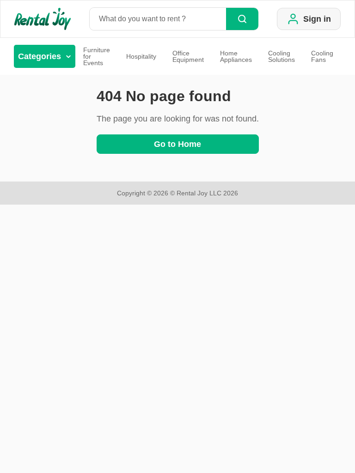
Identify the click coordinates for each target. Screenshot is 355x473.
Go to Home (177, 144)
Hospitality (141, 56)
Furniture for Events (96, 56)
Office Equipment (188, 56)
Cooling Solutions (281, 56)
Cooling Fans (322, 56)
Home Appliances (236, 56)
